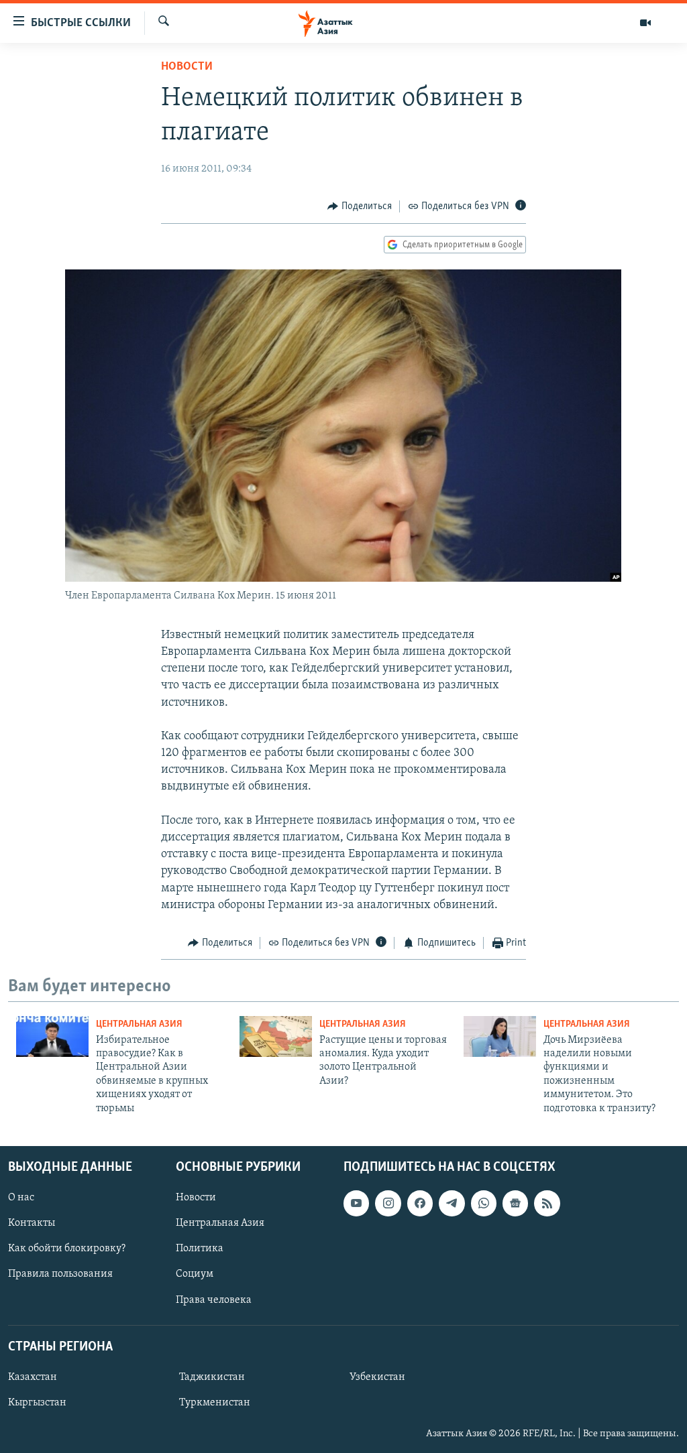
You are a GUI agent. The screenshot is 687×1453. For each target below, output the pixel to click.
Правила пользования (60, 1274)
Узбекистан (377, 1377)
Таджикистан (212, 1377)
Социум (194, 1274)
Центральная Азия (139, 1024)
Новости (187, 67)
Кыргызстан (37, 1402)
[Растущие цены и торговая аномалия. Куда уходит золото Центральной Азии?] (276, 1036)
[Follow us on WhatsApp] (483, 1203)
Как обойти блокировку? (66, 1248)
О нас (21, 1197)
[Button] (359, 206)
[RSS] (547, 1203)
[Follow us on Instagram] (388, 1203)
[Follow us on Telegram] (451, 1203)
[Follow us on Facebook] (420, 1203)
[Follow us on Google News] (515, 1203)
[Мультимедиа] (645, 22)
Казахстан (32, 1377)
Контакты (31, 1223)
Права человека (214, 1299)
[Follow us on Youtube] (356, 1203)
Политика (199, 1248)
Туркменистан (214, 1402)
